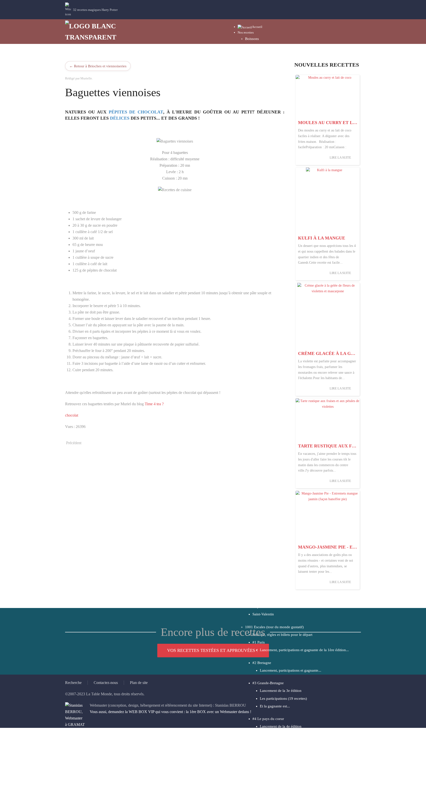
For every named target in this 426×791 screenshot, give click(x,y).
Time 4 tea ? (154, 404)
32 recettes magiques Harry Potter (95, 10)
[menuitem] (250, 27)
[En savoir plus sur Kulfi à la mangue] (328, 200)
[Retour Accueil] (94, 31)
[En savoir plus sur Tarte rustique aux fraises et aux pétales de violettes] (328, 419)
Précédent (73, 443)
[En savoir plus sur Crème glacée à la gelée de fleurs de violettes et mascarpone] (328, 316)
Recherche (73, 683)
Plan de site (139, 683)
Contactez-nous (106, 683)
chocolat (71, 415)
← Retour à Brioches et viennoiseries (97, 66)
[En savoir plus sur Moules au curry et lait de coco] (328, 96)
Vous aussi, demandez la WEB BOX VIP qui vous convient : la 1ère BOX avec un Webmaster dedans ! (170, 712)
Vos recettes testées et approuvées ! (212, 650)
